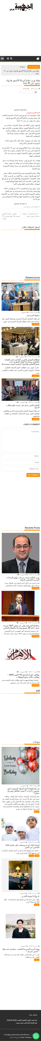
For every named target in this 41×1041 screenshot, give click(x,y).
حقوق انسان (34, 207)
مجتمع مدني (27, 207)
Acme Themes (26, 1037)
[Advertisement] (20, 34)
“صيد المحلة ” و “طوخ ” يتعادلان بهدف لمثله (30, 215)
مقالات (37, 856)
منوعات (37, 812)
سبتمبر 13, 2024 (33, 357)
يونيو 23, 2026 (33, 786)
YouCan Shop (12, 1020)
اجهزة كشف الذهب (24, 1020)
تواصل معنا (33, 1015)
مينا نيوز (34, 1020)
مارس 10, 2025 (33, 623)
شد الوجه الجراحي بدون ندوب (26, 1022)
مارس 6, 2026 (33, 946)
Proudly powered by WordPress (16, 1034)
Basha (25, 89)
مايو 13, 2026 (34, 312)
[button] (36, 1036)
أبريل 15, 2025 (33, 575)
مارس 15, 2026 (33, 893)
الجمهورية (24, 312)
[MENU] (2, 58)
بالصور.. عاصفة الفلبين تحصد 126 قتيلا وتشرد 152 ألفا (11, 216)
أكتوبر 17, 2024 (33, 672)
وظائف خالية (35, 588)
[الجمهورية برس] (38, 58)
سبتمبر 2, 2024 (33, 402)
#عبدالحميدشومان (33, 112)
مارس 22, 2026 (33, 842)
